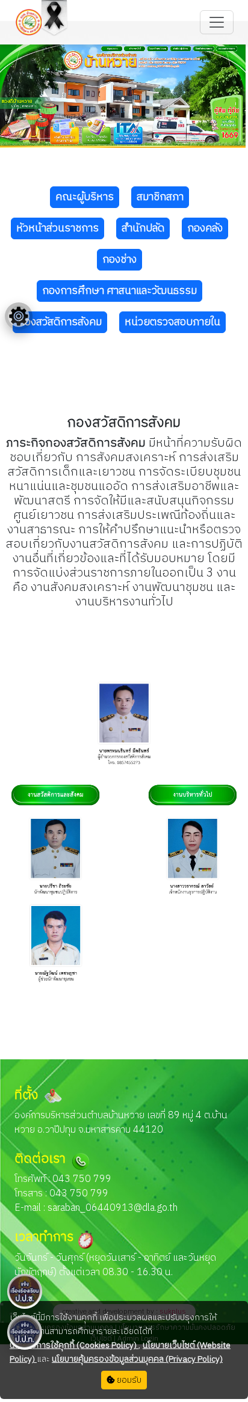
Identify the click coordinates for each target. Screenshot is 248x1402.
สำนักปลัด (143, 228)
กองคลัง (205, 228)
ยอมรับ (128, 1380)
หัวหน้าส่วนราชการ (57, 228)
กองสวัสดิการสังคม (60, 322)
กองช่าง (119, 260)
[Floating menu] (19, 316)
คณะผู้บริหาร (84, 197)
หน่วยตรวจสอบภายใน (172, 322)
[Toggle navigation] (217, 22)
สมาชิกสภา (160, 197)
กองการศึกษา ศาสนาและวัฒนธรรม (119, 291)
